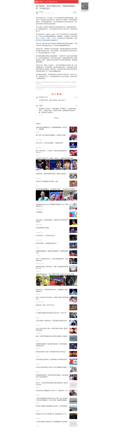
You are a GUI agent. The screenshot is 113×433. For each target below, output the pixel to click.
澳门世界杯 (54, 18)
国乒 (44, 34)
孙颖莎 (43, 38)
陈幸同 (42, 40)
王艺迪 (54, 38)
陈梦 (58, 38)
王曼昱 (48, 38)
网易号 (41, 1)
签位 (74, 74)
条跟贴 (56, 118)
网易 (36, 1)
